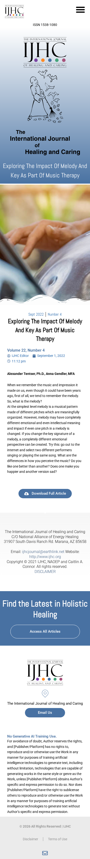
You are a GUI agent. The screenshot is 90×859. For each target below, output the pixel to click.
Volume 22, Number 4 (26, 350)
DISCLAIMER (45, 571)
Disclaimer (30, 839)
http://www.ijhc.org (45, 556)
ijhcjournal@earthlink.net (43, 551)
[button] (80, 9)
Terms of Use (57, 839)
